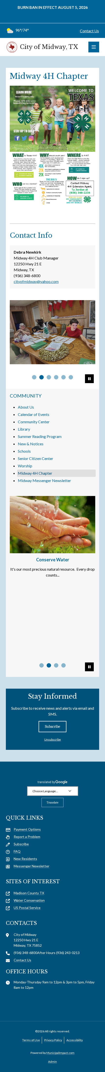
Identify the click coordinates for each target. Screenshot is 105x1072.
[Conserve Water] (52, 524)
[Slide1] (34, 377)
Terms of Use (31, 1040)
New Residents (25, 859)
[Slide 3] (56, 665)
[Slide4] (56, 377)
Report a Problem (27, 837)
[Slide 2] (48, 665)
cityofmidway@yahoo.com (36, 281)
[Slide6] (70, 377)
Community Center (34, 421)
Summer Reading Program (40, 436)
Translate (52, 802)
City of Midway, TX (49, 47)
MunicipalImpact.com (60, 1053)
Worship (25, 465)
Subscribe (52, 726)
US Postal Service (27, 908)
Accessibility (74, 1040)
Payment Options (27, 829)
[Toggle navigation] (93, 47)
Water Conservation (29, 900)
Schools (24, 451)
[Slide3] (48, 377)
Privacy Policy (53, 1040)
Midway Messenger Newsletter (44, 480)
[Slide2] (41, 377)
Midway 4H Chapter (35, 473)
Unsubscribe (52, 739)
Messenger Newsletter (31, 866)
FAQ (17, 851)
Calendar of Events (33, 414)
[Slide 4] (63, 665)
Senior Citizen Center (35, 458)
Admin (52, 1061)
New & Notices (30, 443)
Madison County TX (29, 893)
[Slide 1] (41, 665)
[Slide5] (63, 377)
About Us (26, 407)
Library (24, 429)
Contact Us (89, 30)
